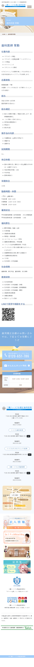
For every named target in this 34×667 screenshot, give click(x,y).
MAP (28, 436)
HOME (3, 34)
